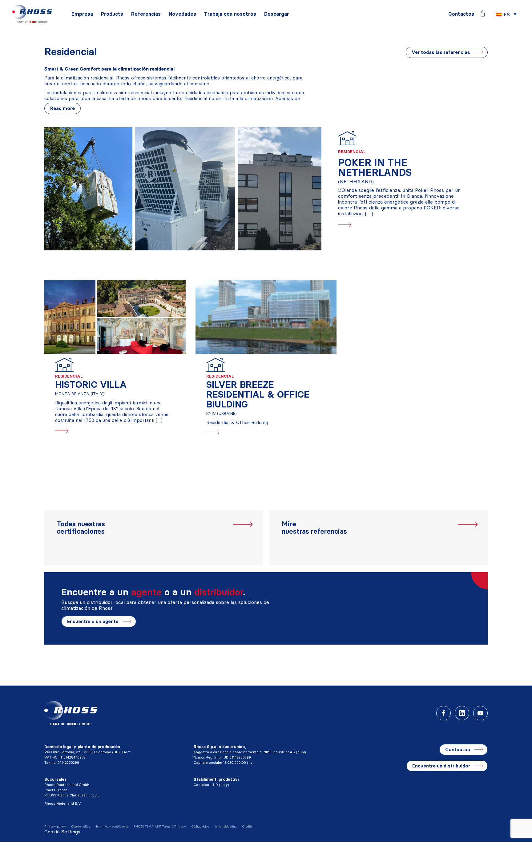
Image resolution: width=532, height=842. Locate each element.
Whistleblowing (225, 826)
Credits (247, 826)
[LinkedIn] (462, 713)
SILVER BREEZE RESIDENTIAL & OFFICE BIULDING (257, 394)
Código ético (200, 826)
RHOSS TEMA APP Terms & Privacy (160, 826)
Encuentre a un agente (93, 621)
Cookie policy (81, 826)
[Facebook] (443, 713)
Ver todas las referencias (441, 52)
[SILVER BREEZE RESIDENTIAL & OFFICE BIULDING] (266, 317)
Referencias (146, 14)
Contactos (461, 14)
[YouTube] (480, 713)
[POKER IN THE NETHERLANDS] (182, 188)
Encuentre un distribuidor (441, 766)
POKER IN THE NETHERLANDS (375, 167)
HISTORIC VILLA (91, 384)
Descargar (276, 14)
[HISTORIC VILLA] (115, 317)
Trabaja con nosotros (230, 14)
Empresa (82, 14)
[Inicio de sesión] (483, 13)
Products (112, 14)
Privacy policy (55, 826)
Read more (62, 108)
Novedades (182, 14)
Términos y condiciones (112, 826)
